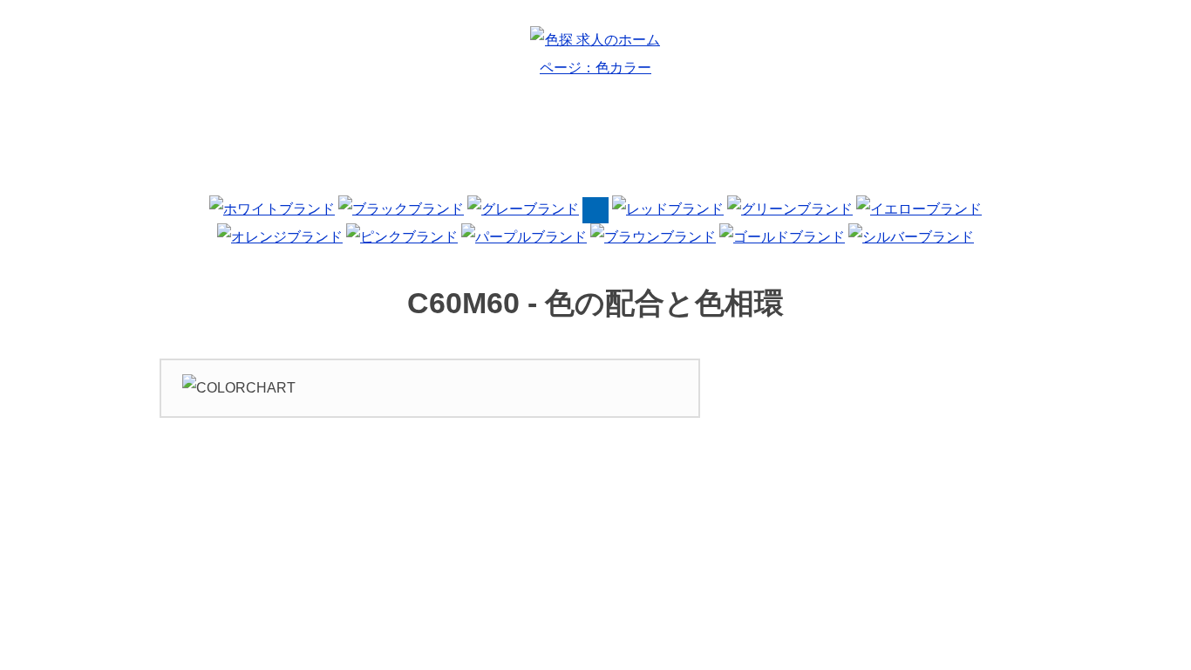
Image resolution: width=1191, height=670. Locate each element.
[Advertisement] (595, 143)
